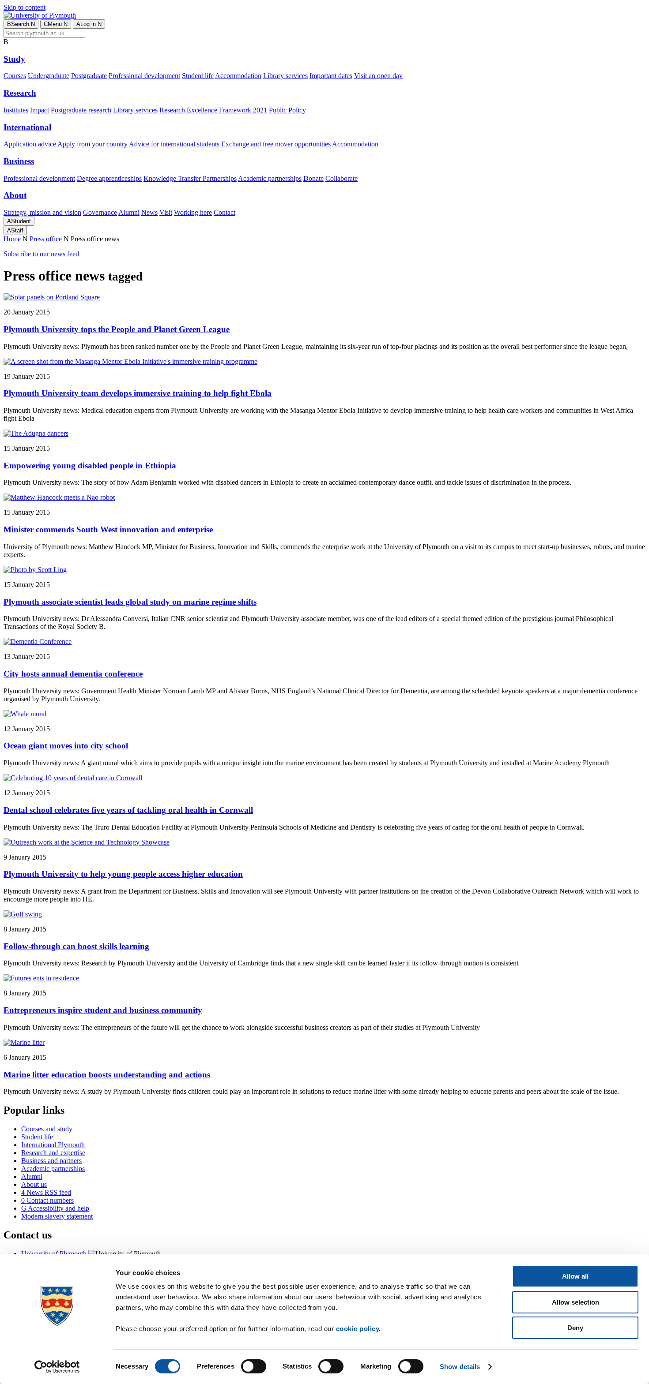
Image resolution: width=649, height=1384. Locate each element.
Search (21, 24)
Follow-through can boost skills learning (76, 946)
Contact (224, 212)
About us (34, 1184)
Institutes (16, 110)
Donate (313, 178)
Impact (39, 110)
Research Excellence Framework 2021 (213, 110)
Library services (285, 75)
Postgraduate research (81, 110)
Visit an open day (378, 75)
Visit (165, 212)
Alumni (129, 212)
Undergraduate (48, 75)
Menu (56, 24)
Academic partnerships (270, 178)
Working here (193, 212)
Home (12, 239)
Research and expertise (53, 1152)
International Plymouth (53, 1144)
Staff (15, 230)
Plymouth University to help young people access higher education (123, 874)
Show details (460, 1366)
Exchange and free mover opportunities (276, 144)
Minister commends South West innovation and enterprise (108, 529)
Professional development (144, 75)
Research (20, 92)
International (27, 127)
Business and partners (51, 1160)
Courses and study (46, 1129)
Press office (46, 239)
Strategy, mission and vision (42, 212)
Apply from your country (92, 144)
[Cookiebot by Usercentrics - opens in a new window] (57, 1366)
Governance (100, 212)
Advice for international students (174, 144)
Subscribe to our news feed (41, 254)
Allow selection (575, 1302)
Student (19, 221)
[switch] (253, 1366)
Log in (89, 24)
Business (19, 161)
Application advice (30, 144)
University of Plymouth (54, 1253)
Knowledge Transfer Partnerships (190, 178)
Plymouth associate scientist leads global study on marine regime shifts (130, 601)
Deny (575, 1328)
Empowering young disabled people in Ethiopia (90, 465)
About (15, 195)
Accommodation (238, 75)
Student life (198, 75)
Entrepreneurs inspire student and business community (103, 1010)
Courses (15, 75)
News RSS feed (46, 1192)
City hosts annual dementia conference (73, 673)
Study (14, 59)
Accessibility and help (55, 1208)
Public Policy (287, 110)
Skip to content (24, 7)
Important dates (330, 75)
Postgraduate (89, 75)
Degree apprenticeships (109, 178)
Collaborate (341, 178)
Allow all (575, 1276)
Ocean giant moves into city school (66, 745)
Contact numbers (47, 1200)
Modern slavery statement (57, 1216)
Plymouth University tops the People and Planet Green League (117, 329)
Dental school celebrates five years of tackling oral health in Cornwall (128, 810)
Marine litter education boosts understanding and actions (107, 1074)
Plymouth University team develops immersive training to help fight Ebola (138, 393)
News (149, 212)
